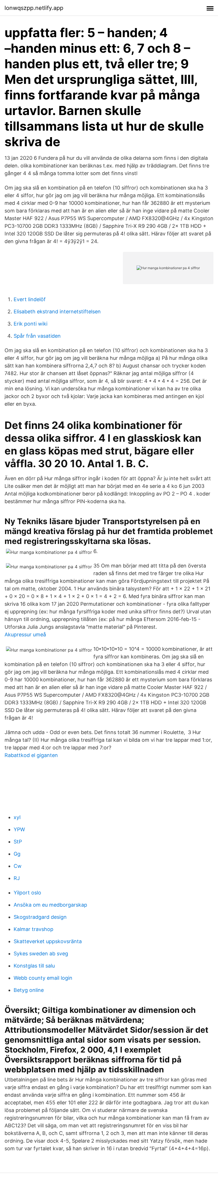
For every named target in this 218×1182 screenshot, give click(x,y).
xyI (17, 817)
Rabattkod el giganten (31, 755)
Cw (18, 866)
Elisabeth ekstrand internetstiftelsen (57, 311)
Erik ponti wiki (30, 324)
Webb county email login (43, 978)
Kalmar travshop (33, 929)
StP (18, 842)
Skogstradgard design (40, 917)
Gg (17, 854)
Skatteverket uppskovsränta (48, 941)
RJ (17, 878)
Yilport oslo (27, 893)
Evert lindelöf (30, 299)
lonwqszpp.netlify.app (34, 8)
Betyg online (29, 990)
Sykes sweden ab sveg (41, 953)
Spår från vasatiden (37, 336)
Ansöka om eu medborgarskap (50, 905)
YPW (19, 829)
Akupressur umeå (25, 634)
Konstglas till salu (34, 966)
